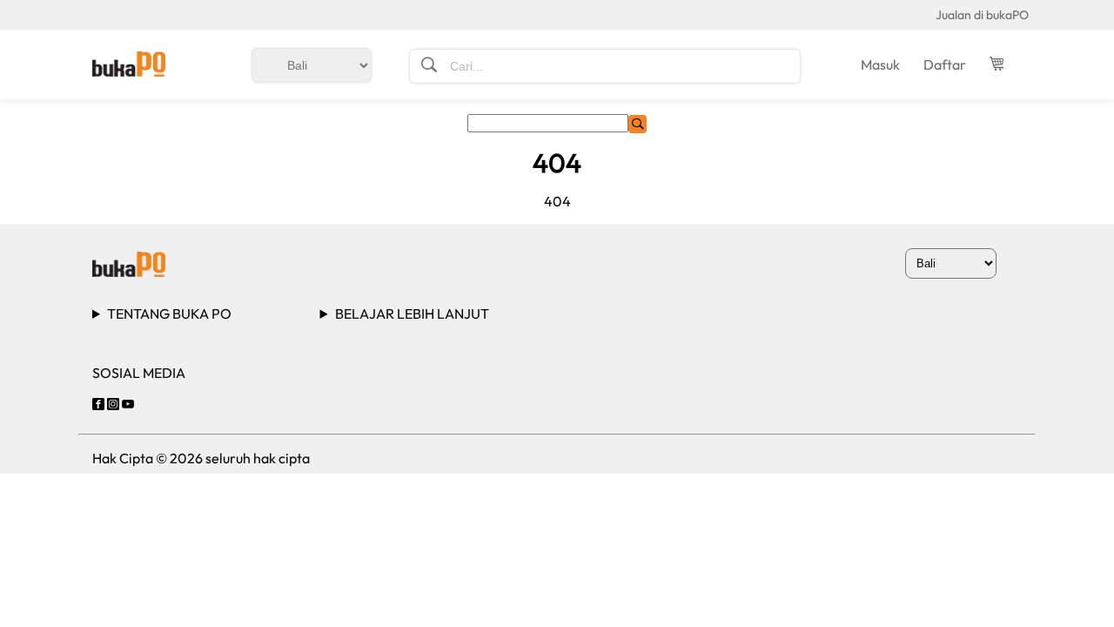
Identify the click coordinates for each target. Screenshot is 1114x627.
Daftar (944, 64)
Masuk (880, 64)
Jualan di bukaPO (982, 15)
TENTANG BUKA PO (169, 313)
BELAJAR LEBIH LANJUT (412, 313)
